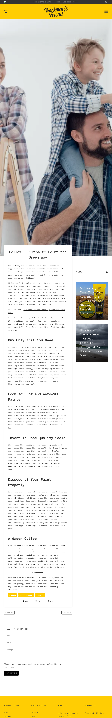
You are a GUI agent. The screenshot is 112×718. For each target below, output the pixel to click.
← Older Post (9, 612)
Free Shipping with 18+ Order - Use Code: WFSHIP (56, 2)
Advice (13, 595)
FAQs (33, 716)
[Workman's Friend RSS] (107, 272)
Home (6, 712)
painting (41, 595)
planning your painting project (34, 564)
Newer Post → (67, 612)
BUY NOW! (8, 716)
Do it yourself (26, 595)
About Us (35, 712)
